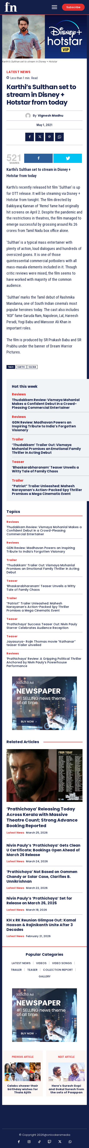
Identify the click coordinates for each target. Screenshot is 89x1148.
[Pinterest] (49, 137)
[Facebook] (29, 137)
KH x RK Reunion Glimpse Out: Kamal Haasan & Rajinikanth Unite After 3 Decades (41, 925)
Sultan (32, 367)
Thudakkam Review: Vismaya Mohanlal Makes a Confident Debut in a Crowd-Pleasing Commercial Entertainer (46, 404)
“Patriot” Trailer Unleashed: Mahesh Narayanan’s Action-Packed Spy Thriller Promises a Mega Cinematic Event (47, 490)
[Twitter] (39, 137)
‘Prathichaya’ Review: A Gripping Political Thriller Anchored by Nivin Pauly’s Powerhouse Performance (43, 662)
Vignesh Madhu (50, 115)
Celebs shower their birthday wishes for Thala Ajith (22, 1089)
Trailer (18, 439)
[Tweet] (67, 158)
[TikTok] (39, 1142)
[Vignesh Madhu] (29, 115)
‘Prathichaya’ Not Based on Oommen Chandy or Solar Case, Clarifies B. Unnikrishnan (41, 876)
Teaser (18, 461)
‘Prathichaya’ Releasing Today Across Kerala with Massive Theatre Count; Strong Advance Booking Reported (42, 817)
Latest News (18, 72)
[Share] (38, 158)
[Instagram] (29, 1142)
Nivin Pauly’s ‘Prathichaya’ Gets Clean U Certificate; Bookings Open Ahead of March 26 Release (43, 850)
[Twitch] (50, 1142)
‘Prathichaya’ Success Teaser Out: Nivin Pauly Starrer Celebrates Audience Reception (41, 626)
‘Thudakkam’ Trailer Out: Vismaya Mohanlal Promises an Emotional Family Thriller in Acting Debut (46, 449)
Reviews (19, 394)
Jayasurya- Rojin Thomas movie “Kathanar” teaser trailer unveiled (41, 643)
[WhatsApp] (59, 137)
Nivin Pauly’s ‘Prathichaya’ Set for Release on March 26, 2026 (39, 901)
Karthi (21, 367)
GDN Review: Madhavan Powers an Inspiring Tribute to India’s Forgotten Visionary (44, 426)
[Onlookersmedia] (10, 7)
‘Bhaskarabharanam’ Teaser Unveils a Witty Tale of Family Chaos (45, 469)
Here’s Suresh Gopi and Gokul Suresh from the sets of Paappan (66, 1089)
